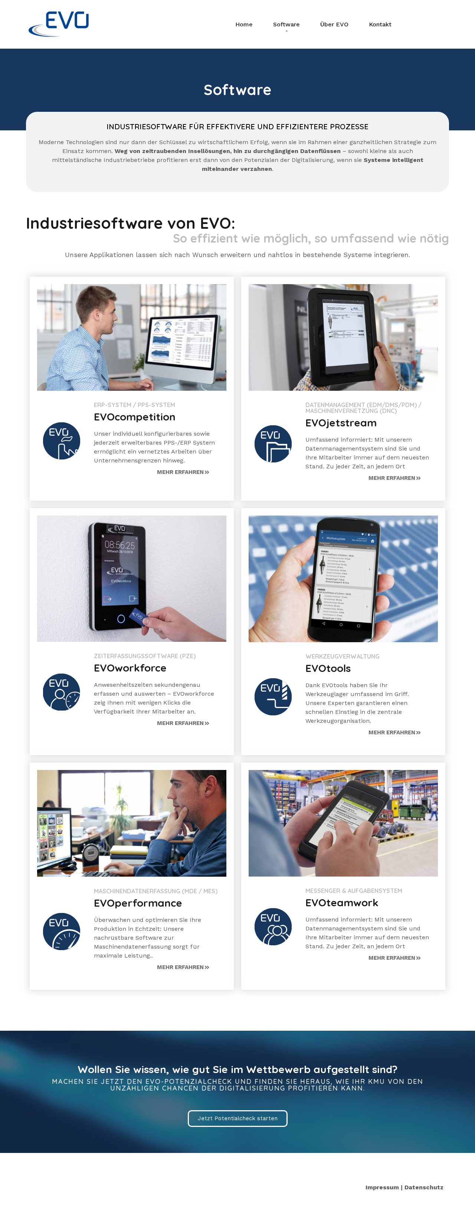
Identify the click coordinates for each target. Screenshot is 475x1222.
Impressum (382, 1187)
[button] (183, 472)
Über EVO (334, 24)
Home (244, 24)
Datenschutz (423, 1187)
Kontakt (380, 24)
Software (286, 24)
